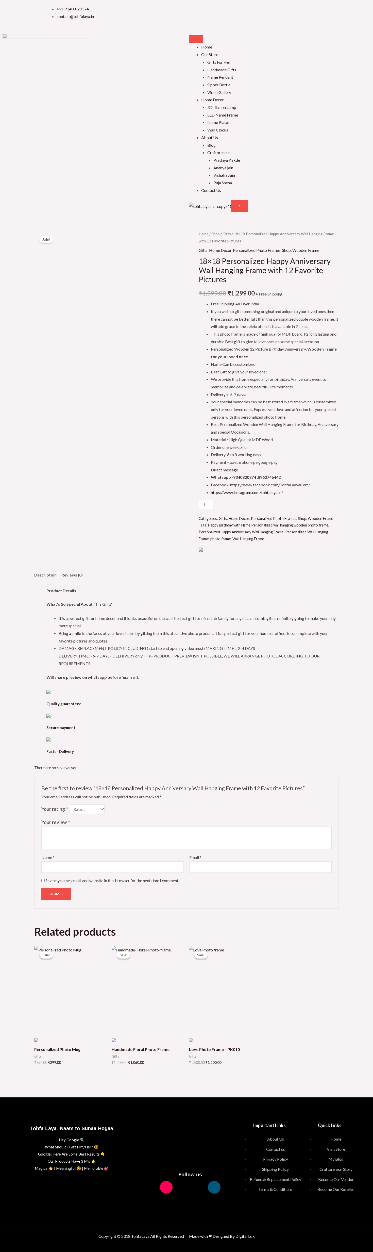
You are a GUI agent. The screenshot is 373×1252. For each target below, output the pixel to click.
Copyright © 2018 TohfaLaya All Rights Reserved (141, 1236)
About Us (209, 137)
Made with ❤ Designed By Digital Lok (222, 1236)
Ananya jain (223, 167)
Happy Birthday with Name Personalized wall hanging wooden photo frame (268, 525)
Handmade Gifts (221, 69)
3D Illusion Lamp (221, 107)
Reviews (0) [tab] (72, 574)
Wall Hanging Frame (248, 539)
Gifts (227, 234)
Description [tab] (45, 574)
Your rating (54, 809)
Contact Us (211, 190)
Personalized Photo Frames (257, 250)
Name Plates (218, 122)
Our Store (209, 54)
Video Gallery (219, 92)
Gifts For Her (218, 62)
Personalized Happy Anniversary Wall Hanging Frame (241, 532)
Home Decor (212, 99)
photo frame (220, 539)
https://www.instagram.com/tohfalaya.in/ (247, 492)
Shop (215, 234)
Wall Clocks (217, 129)
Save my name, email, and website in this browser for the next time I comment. (112, 880)
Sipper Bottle (218, 84)
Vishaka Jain (224, 175)
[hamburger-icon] (196, 39)
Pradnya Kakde (226, 160)
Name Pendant (220, 77)
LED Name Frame (222, 114)
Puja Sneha (222, 182)
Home (206, 46)
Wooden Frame (305, 250)
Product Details (61, 590)
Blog (211, 145)
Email (195, 857)
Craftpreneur (218, 152)
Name (48, 857)
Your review (55, 822)
